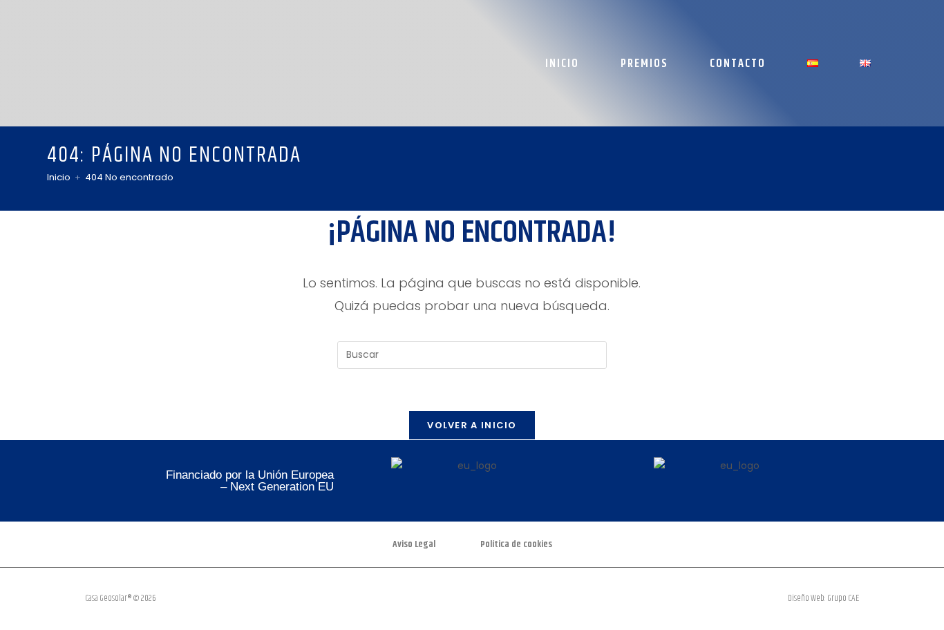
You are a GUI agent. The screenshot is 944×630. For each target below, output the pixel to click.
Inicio (562, 64)
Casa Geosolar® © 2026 (120, 598)
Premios (644, 64)
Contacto (738, 64)
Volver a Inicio (472, 425)
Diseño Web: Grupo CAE (823, 598)
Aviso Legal (414, 544)
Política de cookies (516, 544)
